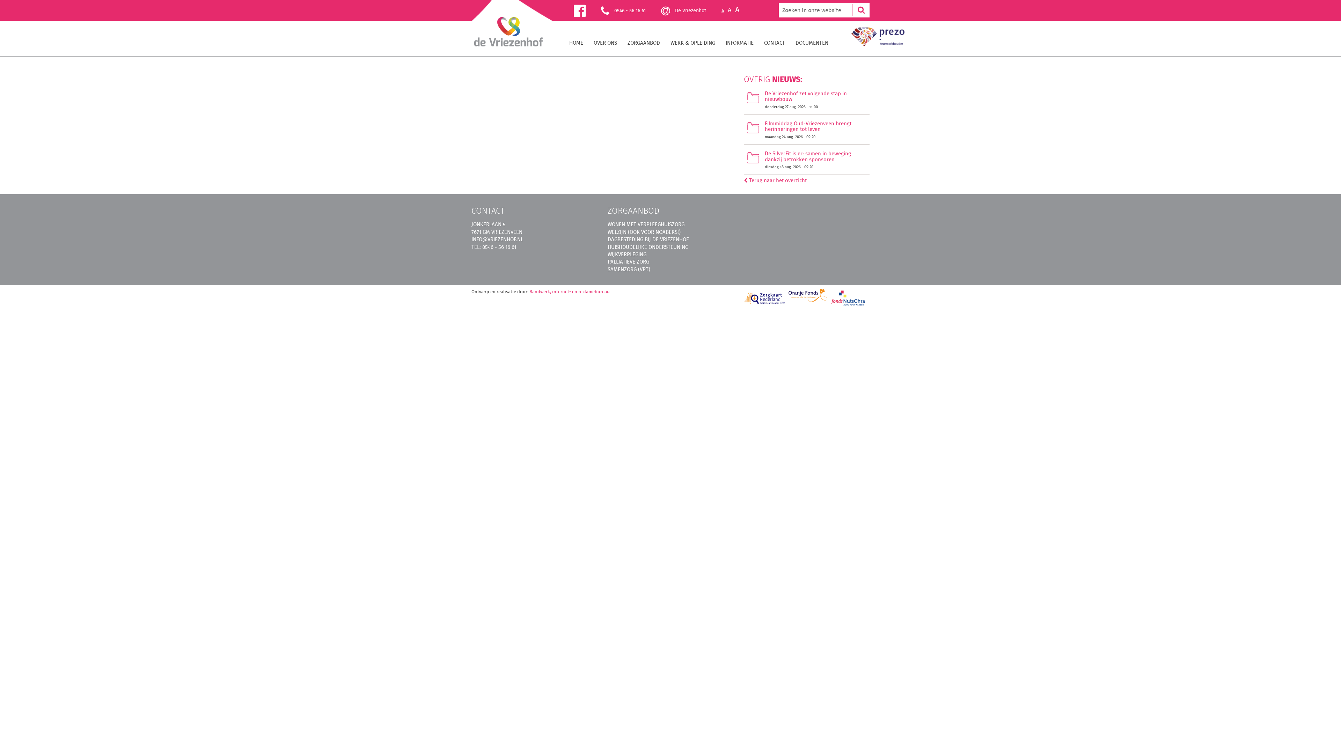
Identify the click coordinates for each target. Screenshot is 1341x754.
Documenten (812, 43)
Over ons (605, 43)
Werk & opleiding (692, 43)
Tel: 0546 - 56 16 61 (493, 247)
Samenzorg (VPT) (629, 269)
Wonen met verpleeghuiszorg (646, 224)
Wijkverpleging (627, 254)
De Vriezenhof (690, 10)
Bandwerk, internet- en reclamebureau (569, 291)
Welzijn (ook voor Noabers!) (644, 232)
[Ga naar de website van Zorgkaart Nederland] (765, 298)
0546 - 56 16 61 (630, 10)
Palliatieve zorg (628, 262)
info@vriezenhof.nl (497, 239)
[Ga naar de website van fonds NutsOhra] (848, 298)
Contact (774, 43)
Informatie (740, 43)
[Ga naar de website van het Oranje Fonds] (808, 295)
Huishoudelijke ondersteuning (648, 247)
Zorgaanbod (644, 43)
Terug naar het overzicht (777, 180)
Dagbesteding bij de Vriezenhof (648, 239)
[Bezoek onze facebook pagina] (587, 10)
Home (576, 43)
